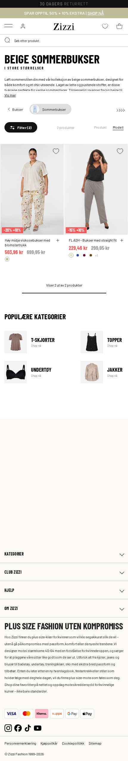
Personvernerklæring (20, 743)
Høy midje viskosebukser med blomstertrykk (27, 242)
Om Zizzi (11, 608)
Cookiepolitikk (73, 743)
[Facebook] (18, 727)
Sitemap (95, 743)
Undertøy (38, 372)
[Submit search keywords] (8, 40)
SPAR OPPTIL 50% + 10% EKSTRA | (64, 13)
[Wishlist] (56, 151)
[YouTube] (37, 727)
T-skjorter (38, 342)
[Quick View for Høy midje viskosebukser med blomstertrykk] (57, 240)
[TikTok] (28, 727)
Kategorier (14, 553)
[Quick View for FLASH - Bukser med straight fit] (121, 240)
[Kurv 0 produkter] (119, 26)
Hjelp (9, 590)
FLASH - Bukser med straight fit (93, 240)
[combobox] (64, 40)
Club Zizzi (12, 572)
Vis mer (10, 95)
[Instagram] (8, 727)
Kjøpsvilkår (48, 743)
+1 (96, 255)
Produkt (100, 127)
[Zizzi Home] (64, 26)
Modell (118, 127)
